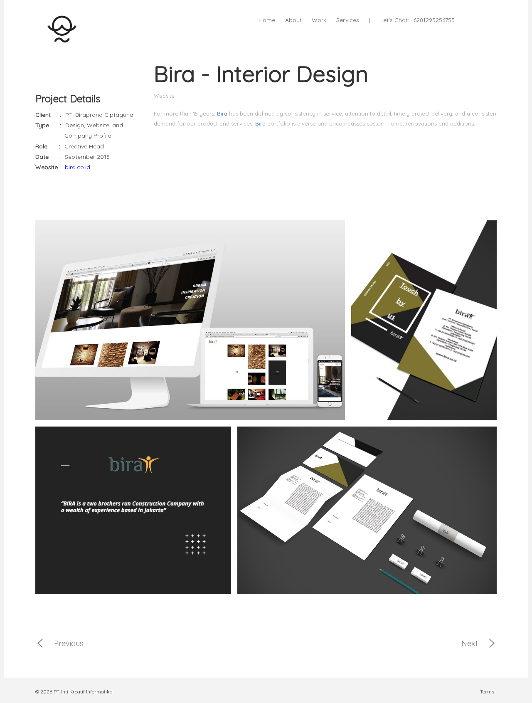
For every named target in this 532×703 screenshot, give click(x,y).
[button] (476, 18)
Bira (222, 113)
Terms (487, 691)
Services (347, 20)
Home (267, 20)
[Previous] (40, 646)
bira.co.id (77, 167)
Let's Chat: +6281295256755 (417, 20)
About (293, 20)
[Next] (492, 646)
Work (319, 20)
